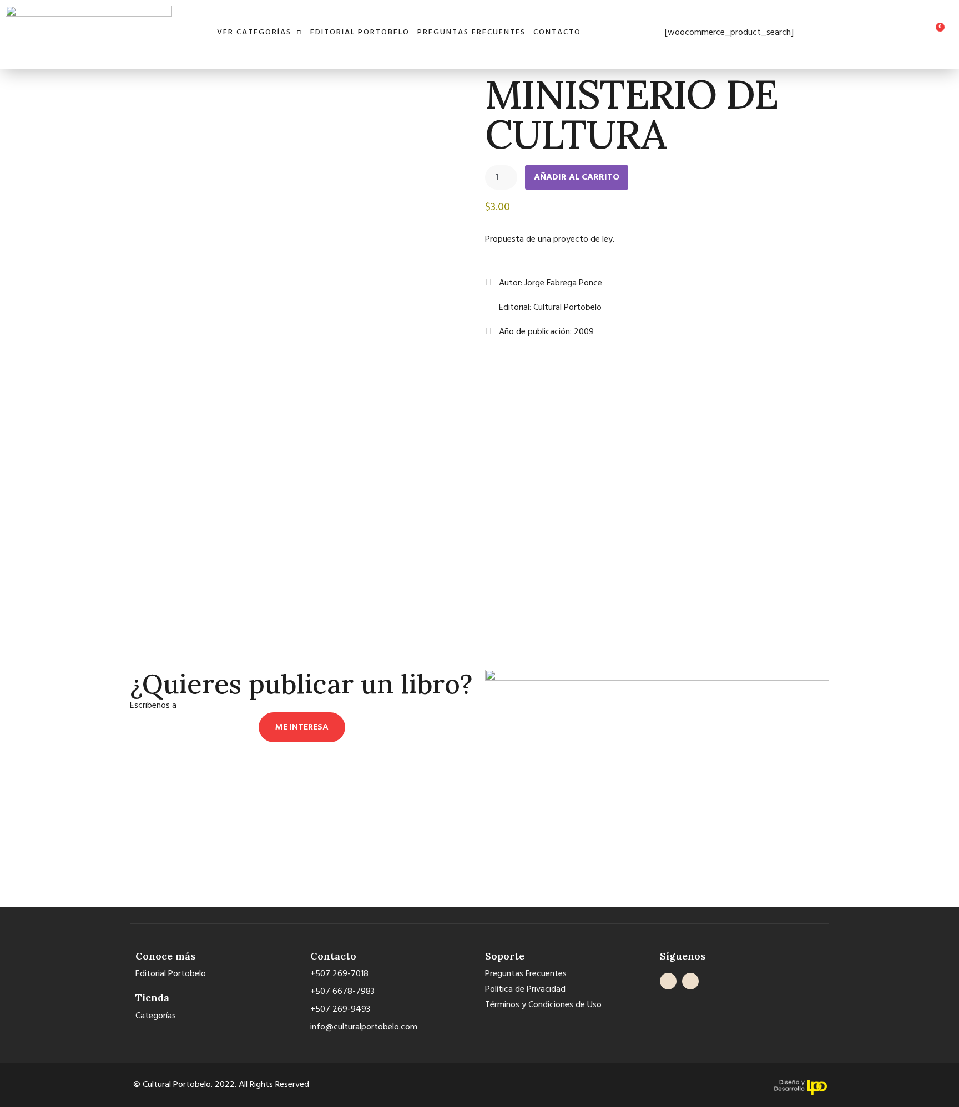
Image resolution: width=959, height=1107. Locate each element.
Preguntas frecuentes (471, 32)
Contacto (557, 32)
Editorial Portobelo (360, 32)
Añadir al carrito (576, 177)
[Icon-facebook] (668, 981)
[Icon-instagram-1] (690, 981)
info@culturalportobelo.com (232, 705)
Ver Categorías (254, 32)
